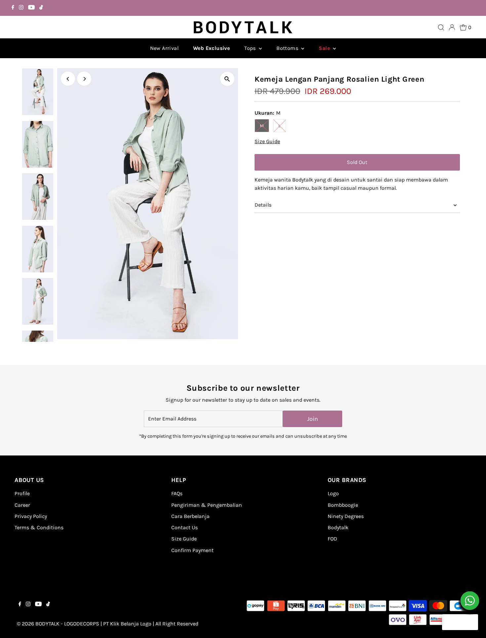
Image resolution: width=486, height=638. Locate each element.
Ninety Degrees (346, 516)
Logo (333, 493)
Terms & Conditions (39, 527)
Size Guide (267, 141)
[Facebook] (13, 8)
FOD (332, 539)
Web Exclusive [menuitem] (211, 48)
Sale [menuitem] (325, 48)
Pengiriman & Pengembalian (206, 505)
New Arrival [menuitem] (164, 48)
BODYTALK (47, 623)
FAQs (176, 493)
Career (22, 505)
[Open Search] (441, 27)
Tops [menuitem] (250, 48)
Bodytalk (338, 527)
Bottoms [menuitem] (288, 48)
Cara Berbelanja (190, 516)
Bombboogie (343, 505)
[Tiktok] (41, 8)
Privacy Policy (31, 516)
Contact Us (184, 527)
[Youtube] (31, 8)
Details (263, 205)
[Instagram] (21, 8)
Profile (22, 493)
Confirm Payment (192, 550)
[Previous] (68, 78)
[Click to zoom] (227, 78)
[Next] (84, 78)
